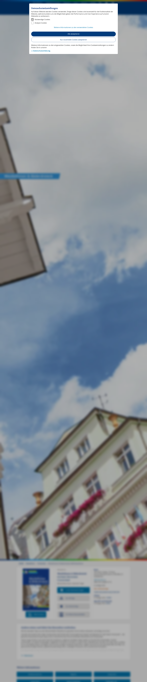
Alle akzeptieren (74, 34)
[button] (73, 28)
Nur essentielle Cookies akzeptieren (73, 40)
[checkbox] (73, 19)
